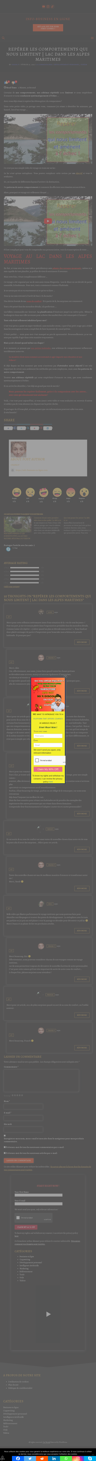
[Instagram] (78, 1458)
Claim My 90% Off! (48, 769)
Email (36, 740)
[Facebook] (18, 1458)
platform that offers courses (48, 718)
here (51, 782)
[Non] (93, 1454)
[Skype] (90, 1458)
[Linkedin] (54, 1458)
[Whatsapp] (66, 1458)
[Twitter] (30, 1458)
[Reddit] (42, 1458)
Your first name (40, 731)
